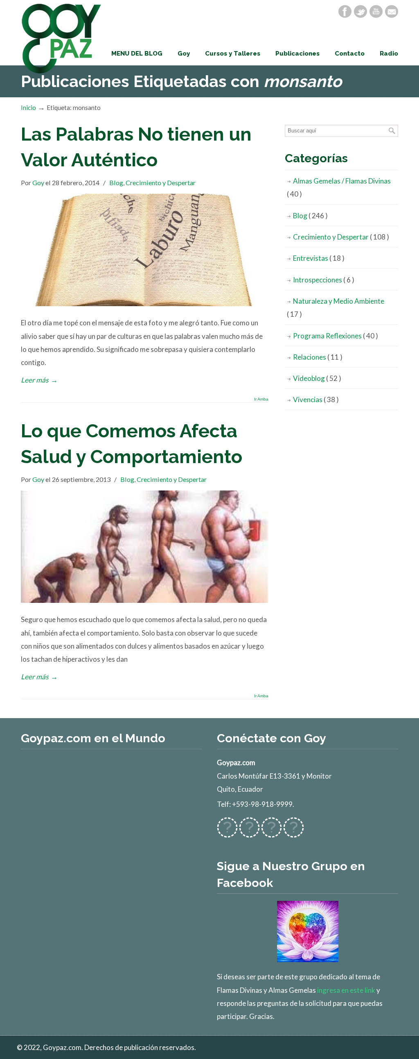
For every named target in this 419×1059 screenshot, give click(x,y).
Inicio (28, 107)
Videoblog (317, 378)
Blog (116, 182)
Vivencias (316, 399)
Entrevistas (319, 258)
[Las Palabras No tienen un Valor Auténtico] (144, 303)
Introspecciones (323, 279)
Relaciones (317, 357)
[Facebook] (344, 11)
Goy (38, 182)
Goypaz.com (62, 38)
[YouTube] (376, 11)
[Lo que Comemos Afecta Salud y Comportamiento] (144, 600)
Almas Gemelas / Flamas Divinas (339, 187)
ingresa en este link (346, 990)
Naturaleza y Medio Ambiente (335, 307)
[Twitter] (360, 11)
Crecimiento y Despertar (161, 182)
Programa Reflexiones (335, 335)
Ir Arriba (261, 399)
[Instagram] (271, 832)
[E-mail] (391, 11)
